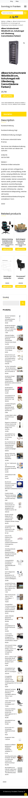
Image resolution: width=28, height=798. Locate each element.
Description (8, 114)
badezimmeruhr (9, 102)
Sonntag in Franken (11, 6)
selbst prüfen (7, 96)
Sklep (17, 1)
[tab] (13, 114)
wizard (23, 104)
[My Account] (10, 17)
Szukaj (6, 297)
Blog (11, 1)
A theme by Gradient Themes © (14, 791)
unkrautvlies (17, 104)
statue (10, 104)
